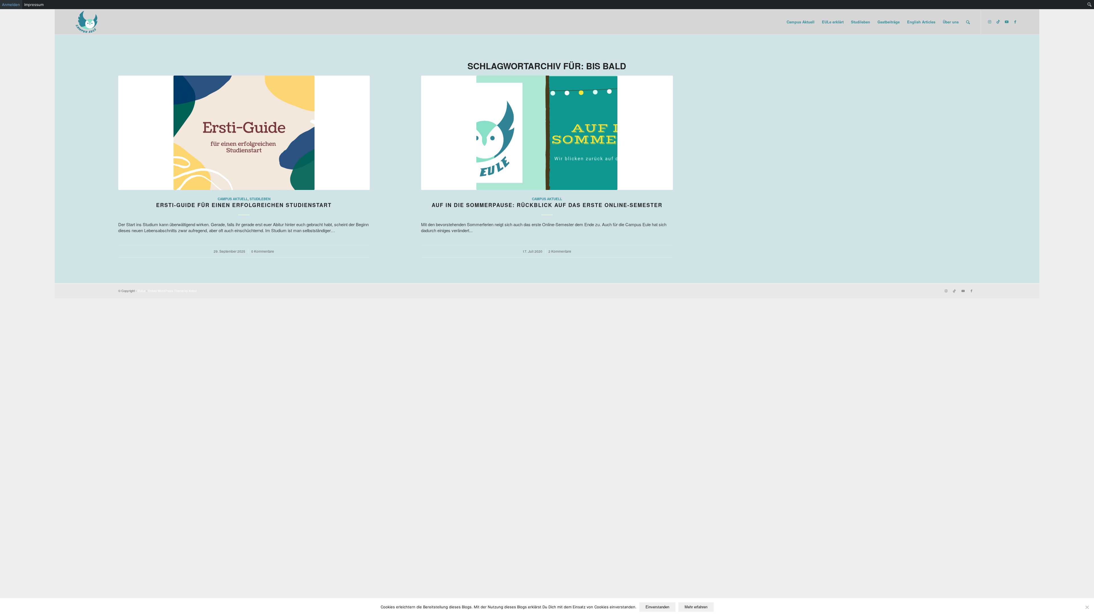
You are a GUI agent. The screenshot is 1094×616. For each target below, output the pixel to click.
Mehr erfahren (696, 607)
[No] (1087, 607)
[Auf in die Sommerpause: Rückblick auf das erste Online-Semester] (547, 133)
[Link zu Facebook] (1015, 21)
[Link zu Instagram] (989, 21)
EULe (141, 290)
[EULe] (86, 22)
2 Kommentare (559, 251)
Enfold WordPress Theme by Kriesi (172, 290)
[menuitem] (1089, 4)
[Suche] (967, 22)
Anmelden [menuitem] (11, 4)
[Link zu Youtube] (1007, 21)
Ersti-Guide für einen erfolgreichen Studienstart (244, 205)
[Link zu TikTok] (998, 21)
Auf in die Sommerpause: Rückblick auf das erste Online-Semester (547, 205)
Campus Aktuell (233, 198)
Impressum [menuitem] (34, 4)
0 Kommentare (262, 251)
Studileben (260, 198)
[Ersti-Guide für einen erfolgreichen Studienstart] (244, 133)
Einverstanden (657, 607)
